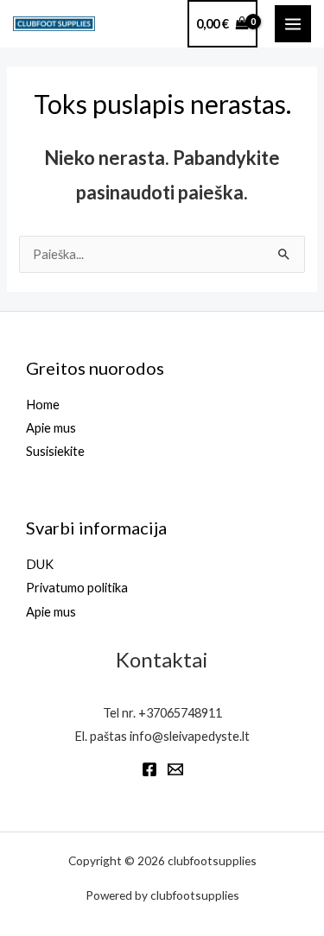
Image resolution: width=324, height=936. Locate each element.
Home (43, 404)
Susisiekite (55, 451)
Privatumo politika (77, 587)
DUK (40, 564)
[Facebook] (149, 769)
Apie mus (51, 428)
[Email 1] (175, 769)
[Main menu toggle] (293, 23)
